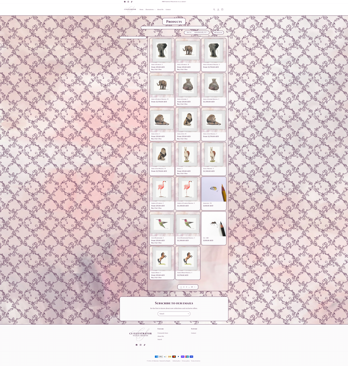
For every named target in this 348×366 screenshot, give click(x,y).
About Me (161, 336)
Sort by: (189, 32)
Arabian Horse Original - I (184, 272)
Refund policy (176, 361)
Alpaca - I (179, 168)
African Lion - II (181, 134)
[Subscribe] (188, 314)
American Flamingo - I (157, 203)
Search (160, 339)
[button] (150, 9)
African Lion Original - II (158, 168)
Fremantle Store (163, 333)
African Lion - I (155, 134)
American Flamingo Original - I (186, 203)
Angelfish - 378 (207, 203)
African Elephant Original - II (159, 99)
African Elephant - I (157, 64)
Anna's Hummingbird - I (157, 238)
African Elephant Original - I (211, 64)
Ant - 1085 (206, 238)
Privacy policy (186, 361)
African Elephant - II (183, 64)
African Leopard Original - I (211, 99)
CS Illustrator (155, 361)
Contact (193, 333)
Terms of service (195, 361)
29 (192, 287)
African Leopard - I (182, 99)
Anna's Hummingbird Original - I (186, 238)
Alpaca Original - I (208, 168)
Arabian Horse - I (156, 272)
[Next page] (195, 287)
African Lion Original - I (210, 134)
